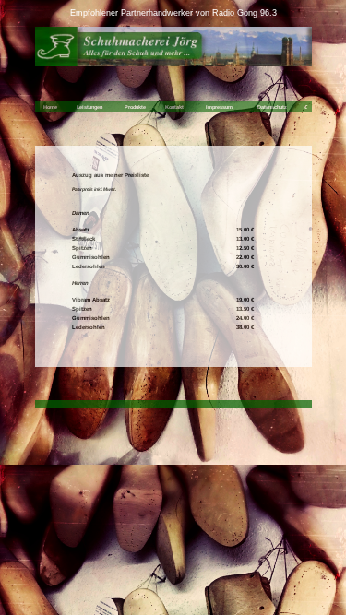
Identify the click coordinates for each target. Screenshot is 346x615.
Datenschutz (272, 107)
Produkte (135, 107)
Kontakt (174, 107)
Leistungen (89, 107)
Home (50, 107)
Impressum (219, 107)
